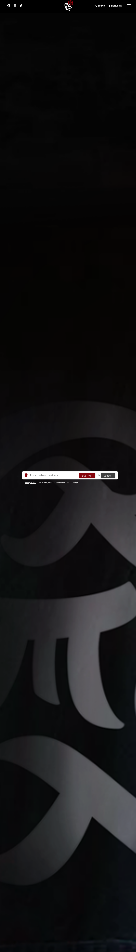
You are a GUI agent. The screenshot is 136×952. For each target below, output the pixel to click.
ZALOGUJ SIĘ (116, 6)
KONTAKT (101, 6)
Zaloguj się (31, 483)
